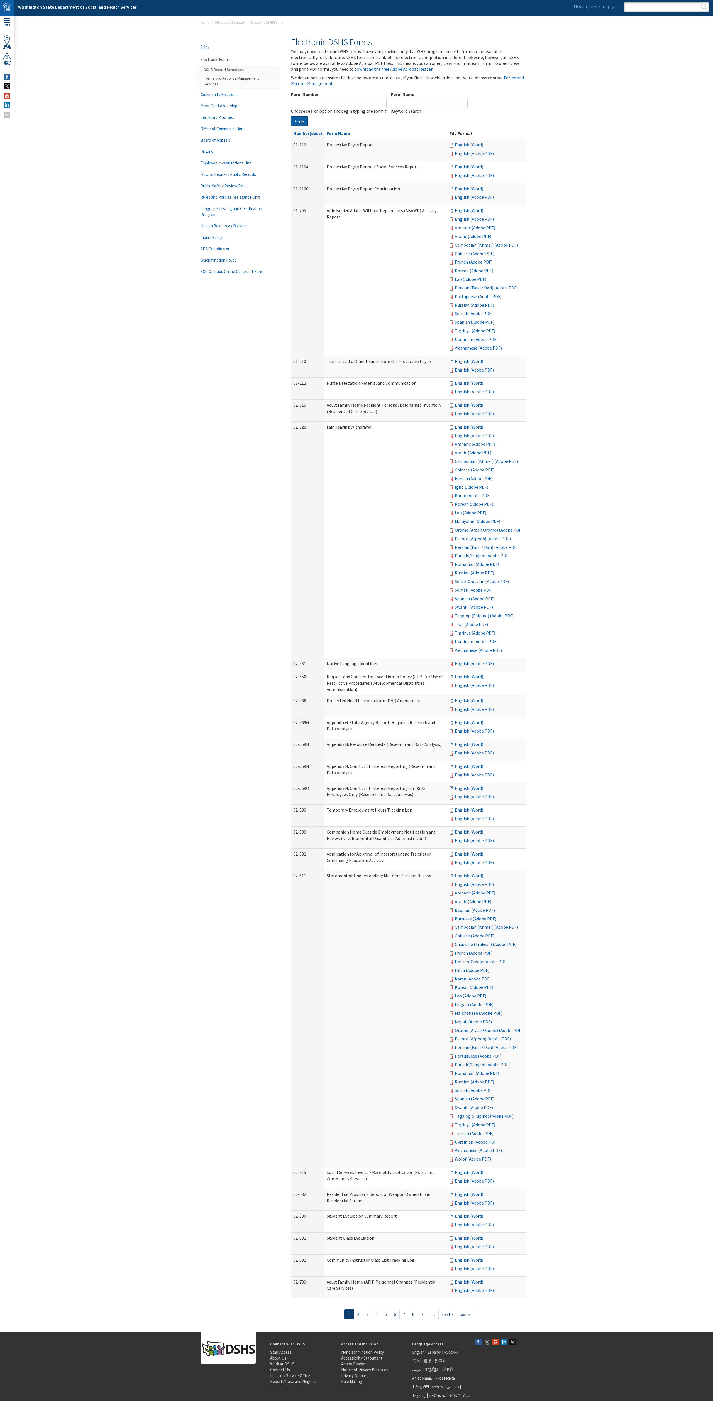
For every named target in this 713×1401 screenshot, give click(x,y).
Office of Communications (223, 128)
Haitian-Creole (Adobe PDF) (481, 961)
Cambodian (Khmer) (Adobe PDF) (486, 245)
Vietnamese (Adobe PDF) (478, 348)
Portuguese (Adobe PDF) (478, 296)
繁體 (428, 1360)
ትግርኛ (454, 1395)
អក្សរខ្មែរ (431, 1369)
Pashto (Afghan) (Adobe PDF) (483, 538)
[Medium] (513, 1342)
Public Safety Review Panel (224, 185)
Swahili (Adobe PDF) (474, 607)
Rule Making (351, 1381)
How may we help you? (598, 6)
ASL (466, 1395)
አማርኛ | (438, 1386)
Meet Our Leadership (219, 106)
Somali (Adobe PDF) (474, 313)
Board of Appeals (215, 140)
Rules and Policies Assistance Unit (230, 197)
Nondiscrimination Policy (362, 1352)
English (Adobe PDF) (474, 153)
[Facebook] (478, 1342)
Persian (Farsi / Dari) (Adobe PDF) (486, 288)
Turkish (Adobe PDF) (474, 1133)
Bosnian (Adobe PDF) (475, 910)
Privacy (207, 151)
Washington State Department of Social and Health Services (77, 7)
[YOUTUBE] (7, 95)
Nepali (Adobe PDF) (473, 1021)
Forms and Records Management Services (231, 81)
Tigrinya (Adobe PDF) (475, 330)
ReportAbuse (7, 63)
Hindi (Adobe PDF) (472, 970)
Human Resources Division (224, 225)
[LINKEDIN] (7, 105)
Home (205, 22)
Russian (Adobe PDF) (474, 305)
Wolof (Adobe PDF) (473, 1159)
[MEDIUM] (7, 114)
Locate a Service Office (290, 1375)
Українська (445, 1378)
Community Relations (219, 94)
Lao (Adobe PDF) (470, 279)
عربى (417, 1369)
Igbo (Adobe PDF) (471, 487)
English (419, 1352)
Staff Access (281, 1352)
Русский (451, 1352)
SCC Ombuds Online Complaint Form (232, 271)
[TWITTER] (7, 86)
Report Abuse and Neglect (293, 1381)
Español (434, 1352)
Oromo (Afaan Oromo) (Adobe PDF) (488, 530)
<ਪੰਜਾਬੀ (446, 1369)
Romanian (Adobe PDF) (477, 564)
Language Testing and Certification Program (231, 211)
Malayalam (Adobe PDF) (477, 521)
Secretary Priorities (217, 117)
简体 (416, 1360)
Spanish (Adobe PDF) (474, 322)
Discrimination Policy (218, 260)
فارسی (452, 1386)
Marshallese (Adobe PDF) (478, 1013)
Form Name (402, 94)
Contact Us (280, 1369)
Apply (299, 121)
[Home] (7, 8)
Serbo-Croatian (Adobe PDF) (482, 581)
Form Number (305, 94)
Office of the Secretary (230, 22)
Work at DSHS (282, 1363)
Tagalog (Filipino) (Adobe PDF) (484, 615)
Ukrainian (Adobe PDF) (476, 339)
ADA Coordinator (215, 248)
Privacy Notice (353, 1375)
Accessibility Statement (361, 1358)
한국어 (440, 1360)
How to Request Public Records (228, 174)
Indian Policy (211, 237)
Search (704, 7)
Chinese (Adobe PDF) (474, 253)
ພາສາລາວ (437, 1395)
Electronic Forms (215, 59)
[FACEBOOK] (7, 77)
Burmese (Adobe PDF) (475, 918)
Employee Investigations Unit (226, 163)
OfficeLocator (7, 47)
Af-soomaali (422, 1378)
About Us (278, 1358)
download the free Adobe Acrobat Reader (393, 69)
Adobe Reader (353, 1363)
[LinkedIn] (504, 1342)
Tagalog (419, 1395)
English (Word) (469, 145)
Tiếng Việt (420, 1386)
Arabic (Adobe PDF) (473, 236)
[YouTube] (495, 1342)
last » (465, 1314)
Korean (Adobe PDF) (474, 270)
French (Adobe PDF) (473, 262)
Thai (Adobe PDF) (471, 624)
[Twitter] (487, 1342)
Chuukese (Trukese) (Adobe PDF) (485, 944)
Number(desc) (307, 133)
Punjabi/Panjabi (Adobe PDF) (482, 555)
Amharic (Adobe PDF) (475, 227)
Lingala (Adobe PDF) (474, 1004)
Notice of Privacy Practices (364, 1369)
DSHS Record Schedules (224, 69)
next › (447, 1314)
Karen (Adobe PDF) (473, 495)
